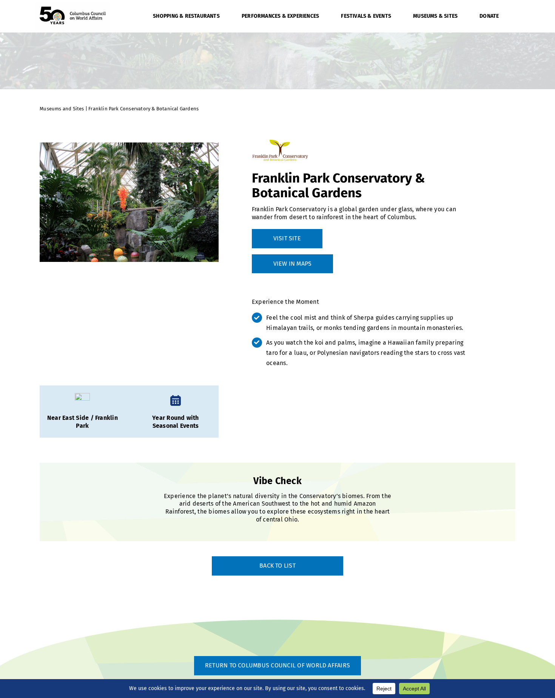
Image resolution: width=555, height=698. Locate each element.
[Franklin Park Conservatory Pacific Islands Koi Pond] (129, 202)
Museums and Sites (62, 108)
